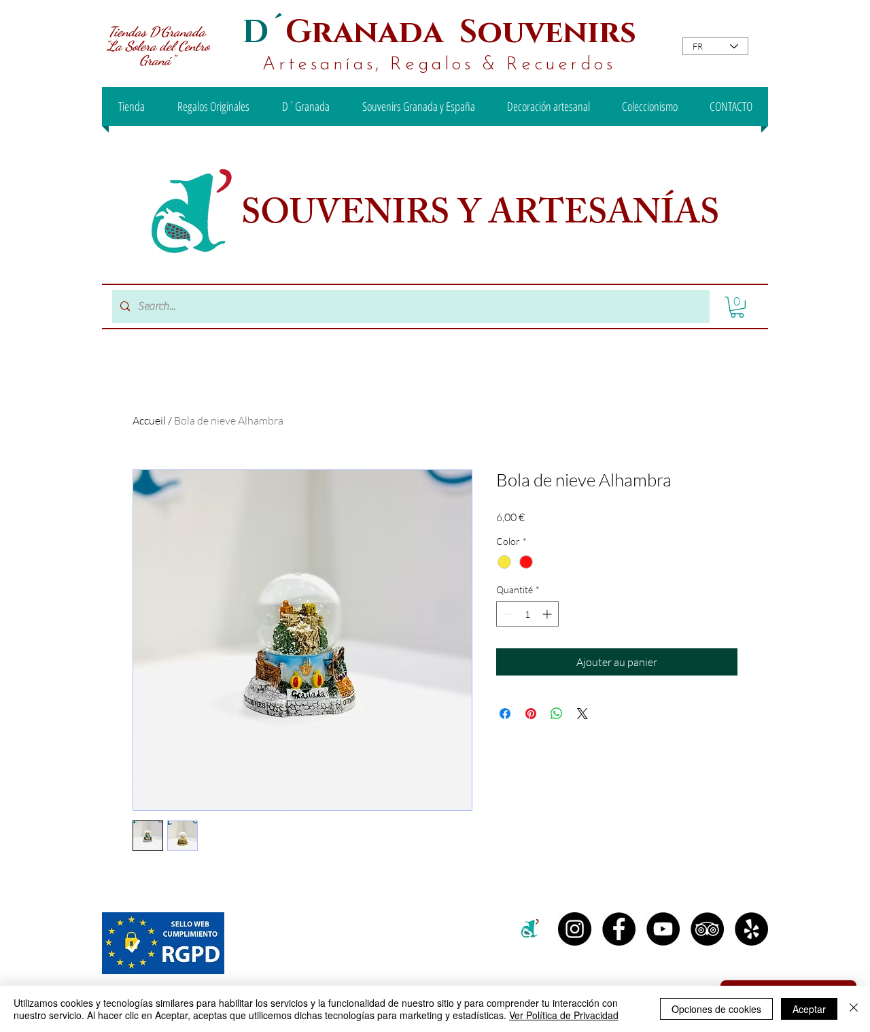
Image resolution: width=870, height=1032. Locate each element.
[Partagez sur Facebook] (505, 713)
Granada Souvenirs (460, 32)
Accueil (149, 420)
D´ (263, 32)
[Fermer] (854, 1009)
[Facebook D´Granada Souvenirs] (619, 929)
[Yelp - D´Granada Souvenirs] (751, 929)
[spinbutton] (527, 614)
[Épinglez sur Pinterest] (531, 713)
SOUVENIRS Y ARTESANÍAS (484, 217)
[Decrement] (506, 614)
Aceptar (809, 1009)
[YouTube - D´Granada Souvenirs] (663, 929)
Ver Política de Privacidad (564, 1015)
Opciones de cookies (716, 1009)
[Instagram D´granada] (574, 929)
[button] (737, 307)
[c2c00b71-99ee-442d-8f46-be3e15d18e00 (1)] (530, 929)
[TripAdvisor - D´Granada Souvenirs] (707, 929)
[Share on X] (582, 713)
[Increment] (548, 614)
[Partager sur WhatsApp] (557, 713)
